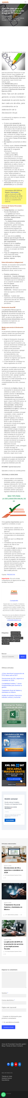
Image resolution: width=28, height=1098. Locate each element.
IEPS (5, 922)
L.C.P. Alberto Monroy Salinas (11, 914)
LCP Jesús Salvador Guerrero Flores (13, 875)
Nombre (5, 993)
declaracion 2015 (15, 632)
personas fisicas (18, 638)
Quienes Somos (7, 1078)
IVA (5, 848)
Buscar (23, 656)
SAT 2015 (11, 640)
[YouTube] (15, 1064)
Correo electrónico (8, 1000)
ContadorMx (8, 16)
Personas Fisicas (12, 20)
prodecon (4, 640)
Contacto (20, 1046)
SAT (19, 20)
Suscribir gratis (20, 1044)
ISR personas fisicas (7, 638)
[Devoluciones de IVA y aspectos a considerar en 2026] (14, 863)
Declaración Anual (13, 18)
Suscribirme (5, 1080)
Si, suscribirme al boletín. (11, 1022)
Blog (3, 1046)
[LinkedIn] (19, 1064)
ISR (5, 885)
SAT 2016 (17, 640)
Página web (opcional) (9, 1007)
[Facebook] (8, 624)
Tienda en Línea (7, 1076)
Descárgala (14, 192)
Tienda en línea (11, 1046)
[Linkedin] (19, 624)
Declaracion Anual (15, 635)
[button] (25, 2)
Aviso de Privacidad (8, 1044)
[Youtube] (16, 624)
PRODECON (11, 574)
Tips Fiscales (5, 643)
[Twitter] (12, 624)
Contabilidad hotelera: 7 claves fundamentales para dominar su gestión (12, 685)
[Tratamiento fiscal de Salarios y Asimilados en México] (14, 900)
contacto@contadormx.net (14, 620)
